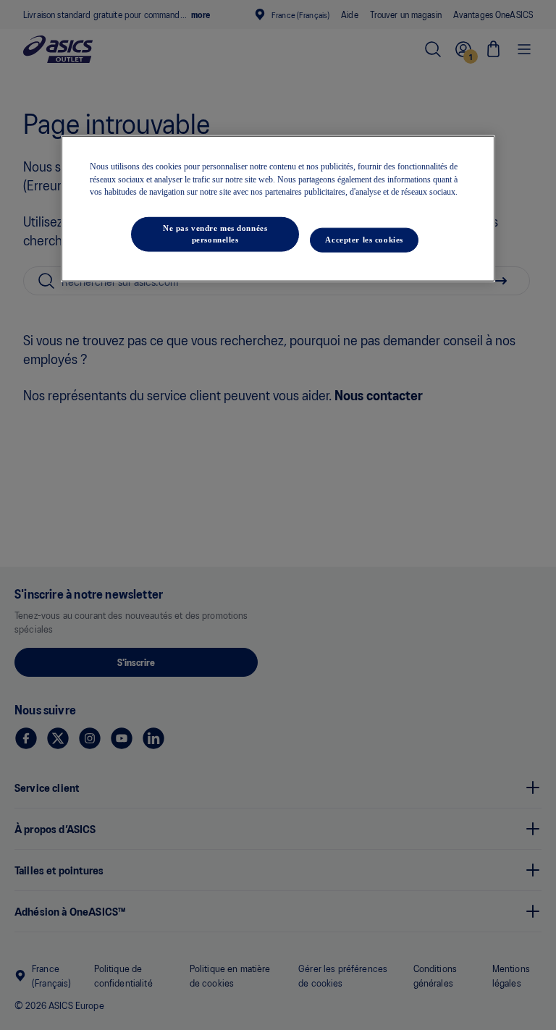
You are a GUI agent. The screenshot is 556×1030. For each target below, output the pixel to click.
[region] (278, 208)
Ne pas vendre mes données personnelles (215, 234)
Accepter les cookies (364, 239)
